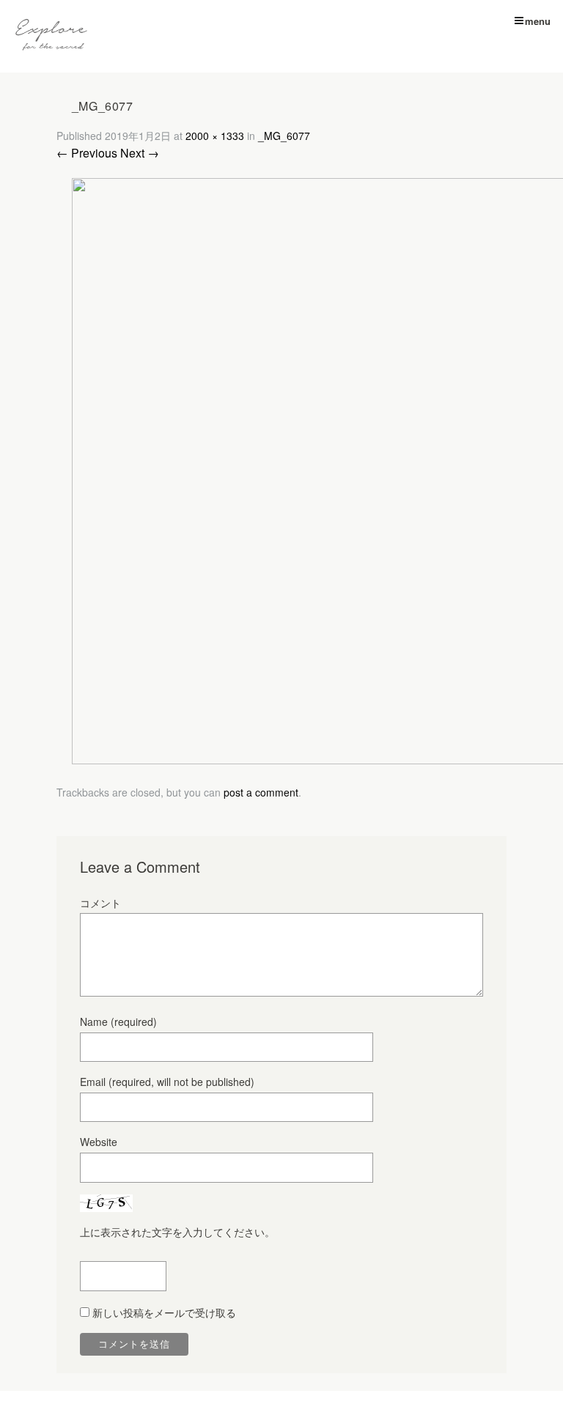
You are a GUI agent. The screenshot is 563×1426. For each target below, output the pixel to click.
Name (118, 1021)
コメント (100, 902)
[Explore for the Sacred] (51, 36)
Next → (139, 152)
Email (167, 1081)
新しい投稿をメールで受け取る (164, 1312)
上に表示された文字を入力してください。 (177, 1231)
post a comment (261, 792)
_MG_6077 (284, 135)
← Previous (86, 152)
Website (98, 1141)
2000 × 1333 (214, 135)
